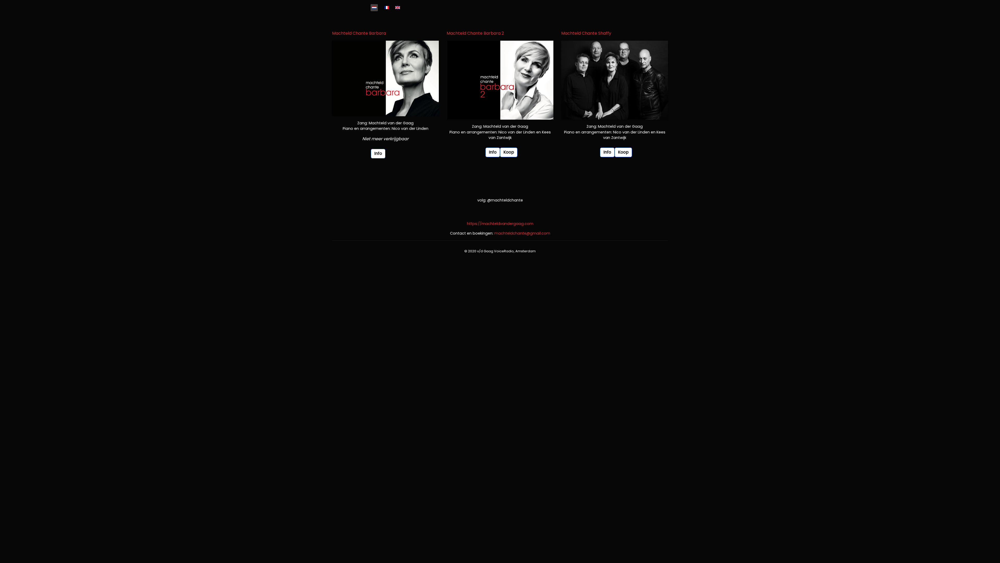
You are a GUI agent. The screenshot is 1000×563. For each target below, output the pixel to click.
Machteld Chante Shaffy (586, 33)
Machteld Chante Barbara (359, 33)
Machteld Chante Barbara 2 (475, 33)
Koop (508, 152)
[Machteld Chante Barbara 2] (500, 80)
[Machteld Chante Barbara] (385, 78)
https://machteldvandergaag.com (500, 223)
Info (378, 153)
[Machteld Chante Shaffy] (614, 80)
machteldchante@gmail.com (522, 233)
